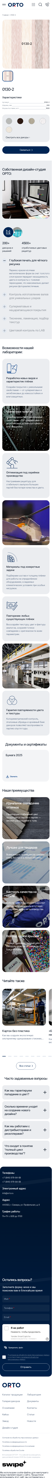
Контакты (32, 1408)
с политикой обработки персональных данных (23, 1358)
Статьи (30, 1414)
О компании (8, 1408)
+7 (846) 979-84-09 (11, 1182)
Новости (31, 1421)
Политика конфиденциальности (14, 1442)
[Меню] (4, 4)
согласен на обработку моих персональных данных (29, 1355)
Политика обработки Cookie (13, 1450)
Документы (33, 1401)
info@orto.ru (7, 1193)
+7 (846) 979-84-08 (11, 1177)
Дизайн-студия (10, 1427)
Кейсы (5, 1414)
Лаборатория (34, 1394)
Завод (5, 1421)
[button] (26, 262)
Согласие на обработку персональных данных (20, 1438)
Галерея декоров (11, 1401)
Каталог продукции (12, 1394)
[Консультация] (47, 4)
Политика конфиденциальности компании (18, 1446)
